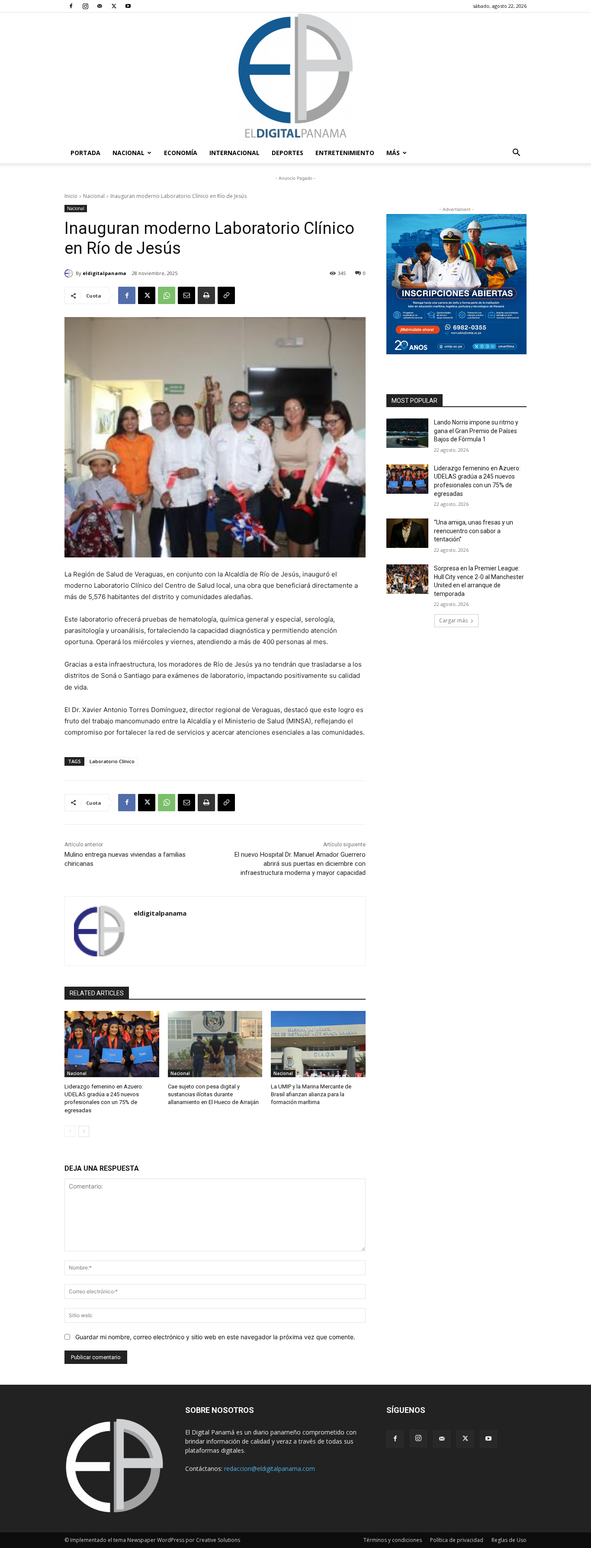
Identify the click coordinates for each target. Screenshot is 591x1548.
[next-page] (83, 1131)
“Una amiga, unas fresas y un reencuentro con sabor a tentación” (473, 531)
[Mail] (99, 6)
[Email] (186, 295)
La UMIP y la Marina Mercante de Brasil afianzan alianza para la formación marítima (311, 1094)
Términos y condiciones (392, 1540)
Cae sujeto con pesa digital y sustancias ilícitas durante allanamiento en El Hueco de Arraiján (213, 1094)
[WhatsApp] (166, 295)
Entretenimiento (344, 153)
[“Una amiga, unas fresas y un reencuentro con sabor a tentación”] (407, 533)
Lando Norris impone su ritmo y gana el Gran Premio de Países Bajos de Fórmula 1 (476, 431)
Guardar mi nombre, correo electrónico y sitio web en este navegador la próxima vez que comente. (215, 1337)
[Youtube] (128, 6)
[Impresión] (206, 295)
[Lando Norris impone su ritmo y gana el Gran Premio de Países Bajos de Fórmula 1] (407, 433)
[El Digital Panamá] (295, 77)
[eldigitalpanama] (70, 273)
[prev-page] (69, 1131)
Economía (180, 153)
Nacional (128, 153)
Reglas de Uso (509, 1540)
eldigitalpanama (104, 273)
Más (393, 153)
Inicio (70, 196)
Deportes (287, 153)
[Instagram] (85, 6)
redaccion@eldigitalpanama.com (269, 1468)
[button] (516, 153)
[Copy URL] (226, 295)
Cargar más (453, 620)
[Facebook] (70, 6)
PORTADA (85, 153)
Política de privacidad (456, 1540)
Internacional (234, 153)
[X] (113, 6)
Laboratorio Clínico (112, 761)
